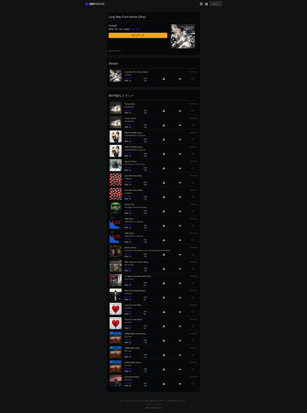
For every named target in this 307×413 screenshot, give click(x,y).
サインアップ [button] (137, 35)
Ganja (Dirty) (129, 204)
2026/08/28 (193, 104)
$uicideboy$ (129, 107)
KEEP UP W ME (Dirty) (133, 132)
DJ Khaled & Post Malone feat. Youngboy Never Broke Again (148, 250)
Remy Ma (128, 293)
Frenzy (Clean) (130, 118)
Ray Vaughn (129, 264)
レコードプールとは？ (153, 404)
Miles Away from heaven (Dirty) (136, 262)
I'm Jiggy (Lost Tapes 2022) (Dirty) (138, 276)
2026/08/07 (193, 348)
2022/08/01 (193, 72)
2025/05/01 (193, 262)
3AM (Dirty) (129, 219)
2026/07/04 (193, 204)
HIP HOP (128, 78)
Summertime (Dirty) (132, 377)
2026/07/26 (193, 161)
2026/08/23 (193, 276)
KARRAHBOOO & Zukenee (135, 135)
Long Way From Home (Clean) (136, 72)
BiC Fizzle (128, 379)
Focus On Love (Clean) (133, 319)
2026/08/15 (193, 290)
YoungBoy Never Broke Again (136, 207)
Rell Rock (128, 308)
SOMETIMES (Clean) (133, 362)
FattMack (128, 178)
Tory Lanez (129, 279)
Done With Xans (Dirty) (133, 175)
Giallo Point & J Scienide (134, 221)
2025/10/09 (193, 219)
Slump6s (128, 75)
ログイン (216, 4)
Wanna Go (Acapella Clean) (135, 290)
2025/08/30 (193, 247)
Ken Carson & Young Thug (135, 164)
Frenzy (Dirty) (130, 104)
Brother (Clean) (130, 247)
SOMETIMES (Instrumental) (135, 333)
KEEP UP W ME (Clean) (134, 147)
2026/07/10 (193, 176)
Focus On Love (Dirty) (133, 305)
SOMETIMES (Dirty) (132, 348)
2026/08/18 (193, 133)
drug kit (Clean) (130, 161)
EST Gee (128, 336)
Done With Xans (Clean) (134, 190)
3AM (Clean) (129, 233)
